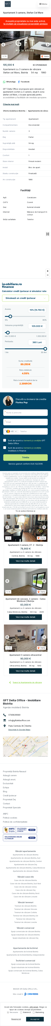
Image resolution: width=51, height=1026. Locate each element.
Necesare (14, 1012)
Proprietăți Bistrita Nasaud (14, 771)
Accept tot (34, 1019)
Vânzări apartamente (25, 851)
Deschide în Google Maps (19, 730)
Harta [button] (46, 56)
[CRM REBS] (31, 994)
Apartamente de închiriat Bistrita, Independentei (25, 955)
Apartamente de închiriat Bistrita (25, 952)
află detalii (34, 1007)
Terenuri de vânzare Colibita (25, 912)
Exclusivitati (8, 783)
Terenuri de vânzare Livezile (25, 922)
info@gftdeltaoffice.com (19, 720)
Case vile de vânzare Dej (25, 890)
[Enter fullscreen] (48, 234)
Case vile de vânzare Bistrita (25, 880)
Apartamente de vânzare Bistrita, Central (26, 861)
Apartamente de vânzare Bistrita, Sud (25, 858)
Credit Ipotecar (9, 795)
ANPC (5, 814)
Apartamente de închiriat (25, 948)
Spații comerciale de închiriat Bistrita (25, 964)
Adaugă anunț (9, 779)
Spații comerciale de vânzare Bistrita (25, 931)
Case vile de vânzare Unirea (25, 887)
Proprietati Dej (9, 799)
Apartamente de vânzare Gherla (25, 871)
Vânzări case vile (25, 877)
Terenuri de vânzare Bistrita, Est (25, 916)
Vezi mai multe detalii (25, 561)
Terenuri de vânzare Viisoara (25, 909)
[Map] (25, 254)
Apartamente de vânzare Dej (25, 865)
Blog (5, 791)
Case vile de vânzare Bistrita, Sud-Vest (25, 884)
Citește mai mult (11, 104)
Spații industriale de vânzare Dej (25, 938)
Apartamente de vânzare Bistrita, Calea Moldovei (25, 868)
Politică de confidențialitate (15, 822)
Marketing (39, 1012)
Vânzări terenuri (25, 902)
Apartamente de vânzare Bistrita (25, 855)
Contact (6, 803)
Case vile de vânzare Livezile (25, 897)
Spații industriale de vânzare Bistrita (25, 935)
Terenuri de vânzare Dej (25, 919)
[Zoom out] (48, 275)
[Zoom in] (48, 271)
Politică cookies (10, 818)
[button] (3, 45)
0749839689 (14, 715)
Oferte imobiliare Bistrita (14, 111)
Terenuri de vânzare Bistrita (25, 906)
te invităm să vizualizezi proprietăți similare (26, 23)
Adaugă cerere (10, 775)
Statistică (27, 1012)
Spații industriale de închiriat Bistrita (25, 967)
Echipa (6, 787)
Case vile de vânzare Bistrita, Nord (25, 893)
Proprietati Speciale (12, 807)
